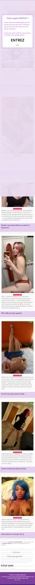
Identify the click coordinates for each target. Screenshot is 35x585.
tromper (3, 549)
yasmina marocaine (18, 550)
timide (27, 559)
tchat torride (12, 549)
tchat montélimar (9, 554)
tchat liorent (23, 559)
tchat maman (9, 552)
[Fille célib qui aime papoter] (17, 265)
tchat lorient (4, 556)
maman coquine (7, 543)
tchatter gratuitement (10, 561)
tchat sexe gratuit (14, 556)
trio (8, 568)
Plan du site (17, 579)
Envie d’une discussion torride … (14, 394)
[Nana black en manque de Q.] (17, 497)
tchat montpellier (28, 558)
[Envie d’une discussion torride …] (17, 348)
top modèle (15, 558)
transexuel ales (19, 549)
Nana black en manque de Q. (12, 534)
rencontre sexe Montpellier (15, 542)
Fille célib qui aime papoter (11, 313)
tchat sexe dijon (16, 562)
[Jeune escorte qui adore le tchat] (17, 426)
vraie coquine (12, 568)
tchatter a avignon (9, 550)
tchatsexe (16, 552)
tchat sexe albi (30, 554)
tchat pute (8, 559)
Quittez (17, 45)
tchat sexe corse (24, 562)
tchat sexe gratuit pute (28, 566)
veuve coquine (23, 554)
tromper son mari (15, 559)
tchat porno (16, 554)
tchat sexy (27, 561)
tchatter (7, 549)
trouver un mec (27, 549)
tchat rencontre (27, 550)
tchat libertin (23, 552)
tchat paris (20, 558)
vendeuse (3, 552)
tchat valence (4, 568)
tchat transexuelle (20, 561)
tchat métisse (9, 562)
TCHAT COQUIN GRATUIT (17, 575)
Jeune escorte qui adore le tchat (13, 469)
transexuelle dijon (18, 566)
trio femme (25, 556)
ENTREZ (17, 40)
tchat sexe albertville (7, 558)
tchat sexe (7, 565)
